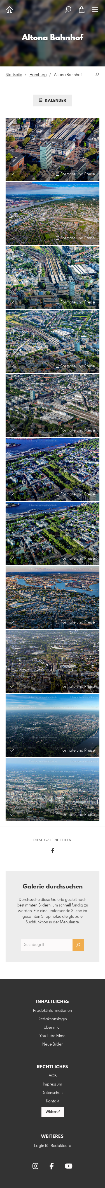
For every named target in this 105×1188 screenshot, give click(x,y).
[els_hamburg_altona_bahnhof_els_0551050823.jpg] (52, 213)
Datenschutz (52, 1093)
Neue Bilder (52, 1044)
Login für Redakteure (52, 1146)
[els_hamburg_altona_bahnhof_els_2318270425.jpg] (52, 149)
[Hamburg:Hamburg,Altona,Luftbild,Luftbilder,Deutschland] (52, 277)
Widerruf (53, 1112)
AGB (53, 1076)
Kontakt (52, 1101)
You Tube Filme (52, 1036)
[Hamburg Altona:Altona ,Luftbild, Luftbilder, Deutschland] (52, 661)
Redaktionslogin (52, 1019)
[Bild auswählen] (12, 173)
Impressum (52, 1084)
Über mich (53, 1028)
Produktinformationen (52, 1011)
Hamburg (38, 75)
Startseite (14, 75)
